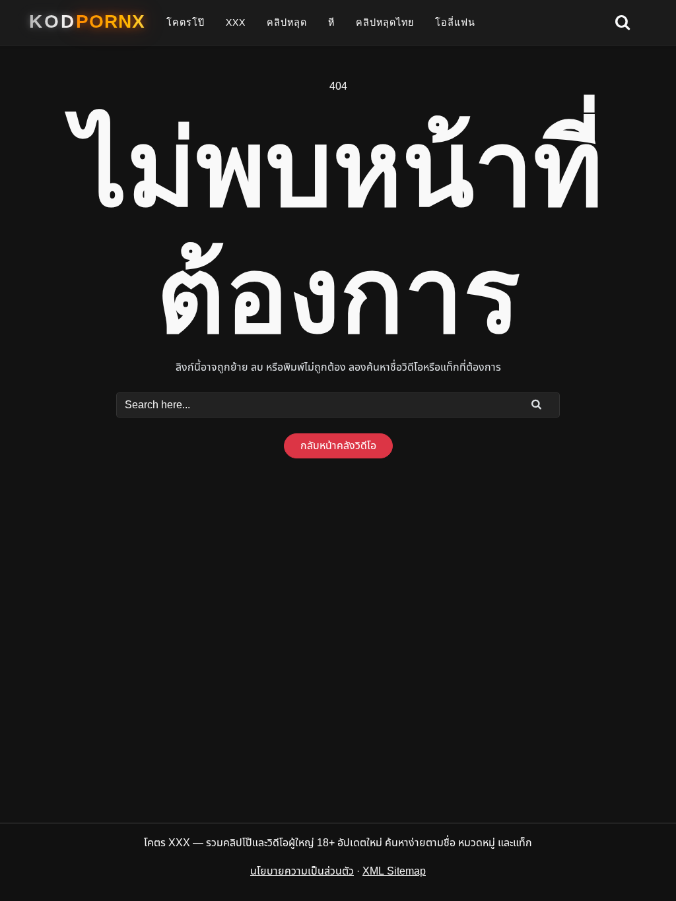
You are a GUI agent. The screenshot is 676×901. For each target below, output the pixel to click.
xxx (236, 22)
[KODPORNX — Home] (87, 22)
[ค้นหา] (622, 23)
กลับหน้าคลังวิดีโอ (338, 446)
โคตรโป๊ (185, 22)
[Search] (537, 404)
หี (331, 22)
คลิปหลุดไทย (385, 22)
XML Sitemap (394, 871)
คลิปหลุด (287, 22)
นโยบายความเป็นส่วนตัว (302, 871)
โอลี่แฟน (455, 22)
